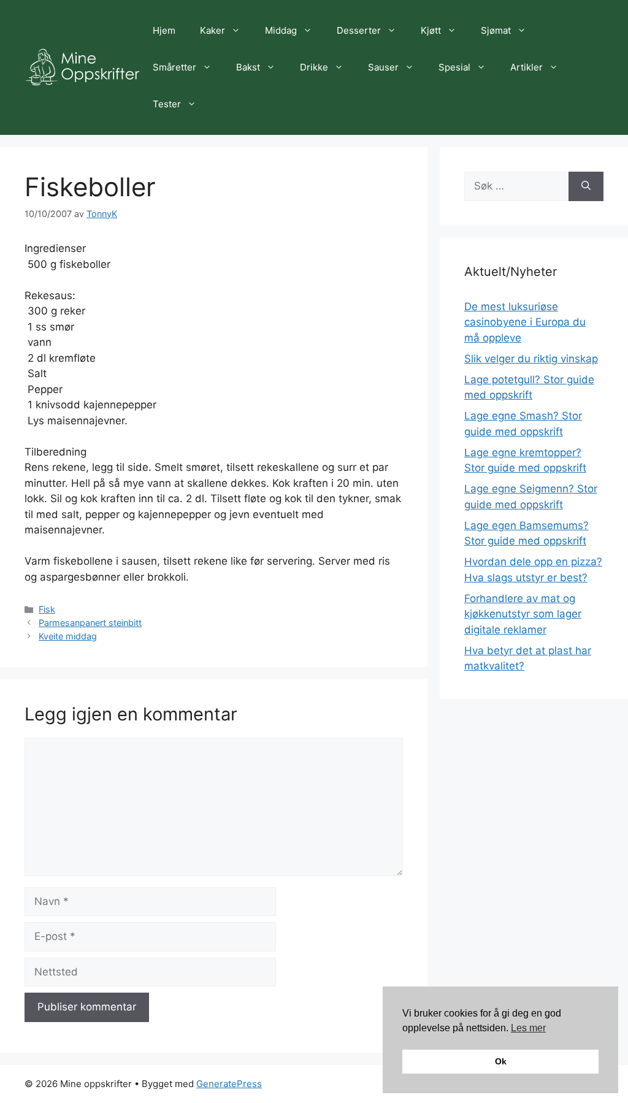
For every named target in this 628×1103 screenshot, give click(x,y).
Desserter (359, 30)
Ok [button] (501, 1061)
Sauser (383, 67)
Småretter (174, 67)
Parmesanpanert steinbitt (90, 622)
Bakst (248, 67)
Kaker (212, 30)
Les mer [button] (528, 1028)
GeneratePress (229, 1084)
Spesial (454, 67)
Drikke (314, 67)
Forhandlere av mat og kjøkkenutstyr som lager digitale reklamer (522, 614)
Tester (167, 104)
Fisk (47, 609)
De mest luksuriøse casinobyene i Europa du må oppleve (525, 322)
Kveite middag (68, 636)
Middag (281, 30)
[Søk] (586, 186)
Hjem (164, 30)
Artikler (526, 67)
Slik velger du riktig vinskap (531, 359)
